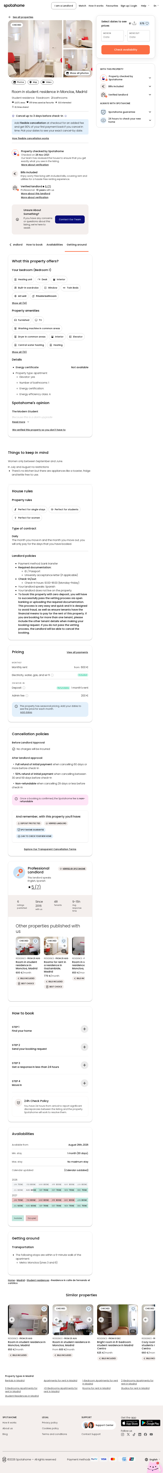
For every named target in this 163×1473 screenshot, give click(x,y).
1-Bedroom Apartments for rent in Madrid (100, 1382)
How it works (96, 5)
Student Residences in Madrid (22, 1396)
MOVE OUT (134, 33)
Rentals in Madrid (15, 1380)
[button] (145, 6)
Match (82, 5)
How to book (34, 244)
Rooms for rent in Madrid (96, 1388)
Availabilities (54, 244)
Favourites (112, 5)
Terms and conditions (54, 1434)
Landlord (16, 244)
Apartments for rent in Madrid (60, 1380)
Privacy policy (50, 1422)
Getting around (77, 244)
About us (8, 1428)
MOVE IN (107, 33)
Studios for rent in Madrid (135, 1388)
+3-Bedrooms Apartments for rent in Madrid (61, 1390)
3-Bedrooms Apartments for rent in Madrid (21, 1390)
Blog (5, 1434)
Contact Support (91, 1434)
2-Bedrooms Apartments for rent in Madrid (137, 1382)
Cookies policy (50, 1428)
